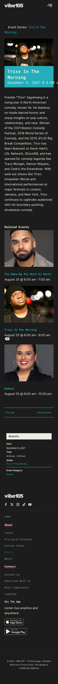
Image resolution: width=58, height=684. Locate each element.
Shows (9, 474)
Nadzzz (9, 388)
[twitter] (11, 504)
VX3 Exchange (34, 661)
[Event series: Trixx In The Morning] (7, 339)
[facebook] (5, 504)
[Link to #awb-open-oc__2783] (49, 5)
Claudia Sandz (44, 412)
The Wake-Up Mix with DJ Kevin (27, 274)
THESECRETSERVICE (29, 668)
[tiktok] (23, 504)
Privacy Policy (27, 664)
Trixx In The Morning (20, 330)
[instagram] (17, 504)
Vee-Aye (10, 412)
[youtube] (29, 504)
